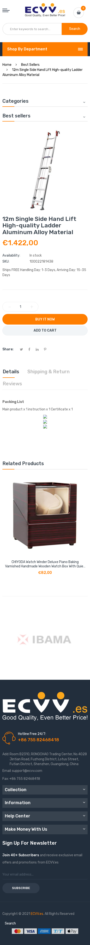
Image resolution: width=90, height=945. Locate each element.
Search (10, 923)
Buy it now (45, 319)
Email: (7, 771)
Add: (5, 754)
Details (11, 371)
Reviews (12, 384)
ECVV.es (37, 914)
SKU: (5, 261)
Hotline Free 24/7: (32, 734)
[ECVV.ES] (45, 8)
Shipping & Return (48, 371)
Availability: (11, 255)
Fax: (5, 779)
